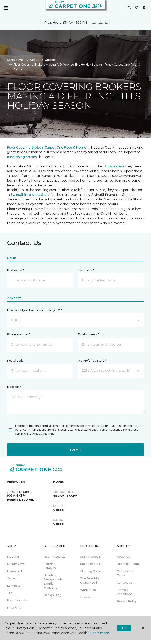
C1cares (50, 60)
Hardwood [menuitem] (14, 571)
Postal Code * (16, 360)
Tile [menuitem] (9, 593)
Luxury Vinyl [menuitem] (16, 564)
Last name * (86, 270)
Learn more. (100, 633)
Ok (124, 628)
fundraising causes (22, 157)
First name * (15, 270)
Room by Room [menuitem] (128, 564)
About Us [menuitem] (123, 556)
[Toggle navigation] (5, 7)
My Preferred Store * (92, 360)
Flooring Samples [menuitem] (50, 566)
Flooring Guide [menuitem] (90, 571)
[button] (129, 8)
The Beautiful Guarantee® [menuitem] (89, 580)
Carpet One (15, 60)
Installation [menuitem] (88, 597)
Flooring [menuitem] (13, 556)
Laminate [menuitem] (13, 585)
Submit (75, 449)
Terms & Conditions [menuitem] (124, 592)
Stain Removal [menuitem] (90, 556)
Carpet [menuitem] (12, 578)
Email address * (88, 334)
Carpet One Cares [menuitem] (125, 573)
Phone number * (18, 334)
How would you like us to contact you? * (34, 310)
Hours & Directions (20, 499)
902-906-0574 (100, 23)
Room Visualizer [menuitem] (55, 556)
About (34, 60)
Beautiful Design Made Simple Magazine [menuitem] (53, 581)
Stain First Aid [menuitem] (90, 564)
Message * (14, 386)
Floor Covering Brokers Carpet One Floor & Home (46, 147)
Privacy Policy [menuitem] (127, 601)
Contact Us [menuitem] (125, 582)
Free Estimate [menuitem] (17, 600)
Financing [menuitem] (14, 607)
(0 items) (144, 7)
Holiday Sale (114, 166)
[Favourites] (136, 8)
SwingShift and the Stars (30, 195)
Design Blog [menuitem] (52, 595)
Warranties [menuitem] (88, 590)
